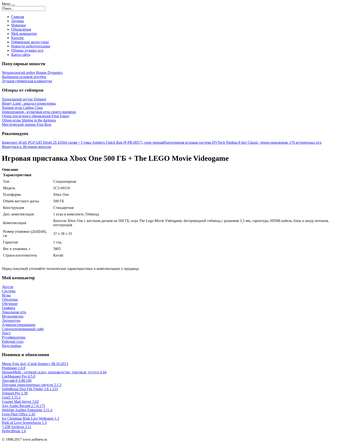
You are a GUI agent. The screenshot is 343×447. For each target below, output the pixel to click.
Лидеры (17, 21)
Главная (17, 17)
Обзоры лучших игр (27, 50)
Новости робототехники (30, 46)
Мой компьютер (24, 34)
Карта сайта (20, 55)
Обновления (21, 29)
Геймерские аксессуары (30, 42)
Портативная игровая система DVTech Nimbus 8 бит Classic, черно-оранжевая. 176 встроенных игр (242, 142)
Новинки (18, 25)
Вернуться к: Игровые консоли (26, 147)
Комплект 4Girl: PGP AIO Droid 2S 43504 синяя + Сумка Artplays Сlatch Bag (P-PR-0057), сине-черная (82, 142)
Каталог (17, 38)
